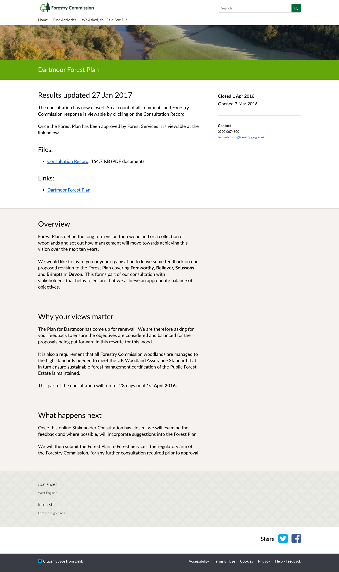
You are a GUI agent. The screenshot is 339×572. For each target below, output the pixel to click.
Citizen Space (54, 561)
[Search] (296, 8)
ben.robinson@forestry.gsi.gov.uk (241, 137)
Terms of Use (224, 561)
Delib (79, 561)
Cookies (246, 561)
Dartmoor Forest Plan (68, 189)
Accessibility (199, 561)
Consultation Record (67, 161)
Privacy (264, 561)
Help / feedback (288, 561)
